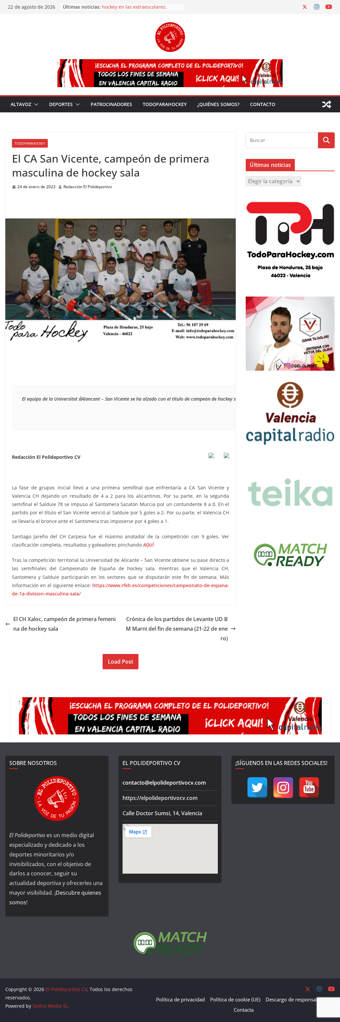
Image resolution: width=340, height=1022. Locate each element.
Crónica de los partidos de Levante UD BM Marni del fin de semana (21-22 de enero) (177, 628)
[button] (35, 104)
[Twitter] (257, 787)
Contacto (262, 104)
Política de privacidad (180, 999)
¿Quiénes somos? (218, 104)
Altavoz (21, 104)
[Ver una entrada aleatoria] (327, 104)
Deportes (61, 104)
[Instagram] (283, 787)
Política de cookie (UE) (235, 999)
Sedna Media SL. (51, 1006)
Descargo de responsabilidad (299, 999)
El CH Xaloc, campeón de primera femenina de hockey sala (64, 623)
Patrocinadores (111, 104)
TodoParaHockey (165, 104)
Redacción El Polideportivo (87, 187)
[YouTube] (309, 787)
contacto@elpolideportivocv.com (164, 782)
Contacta (244, 1009)
